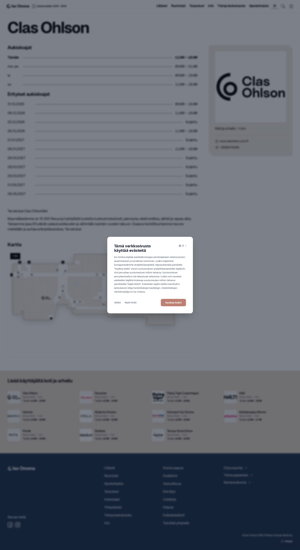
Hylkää (117, 302)
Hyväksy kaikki (173, 302)
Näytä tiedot (131, 302)
